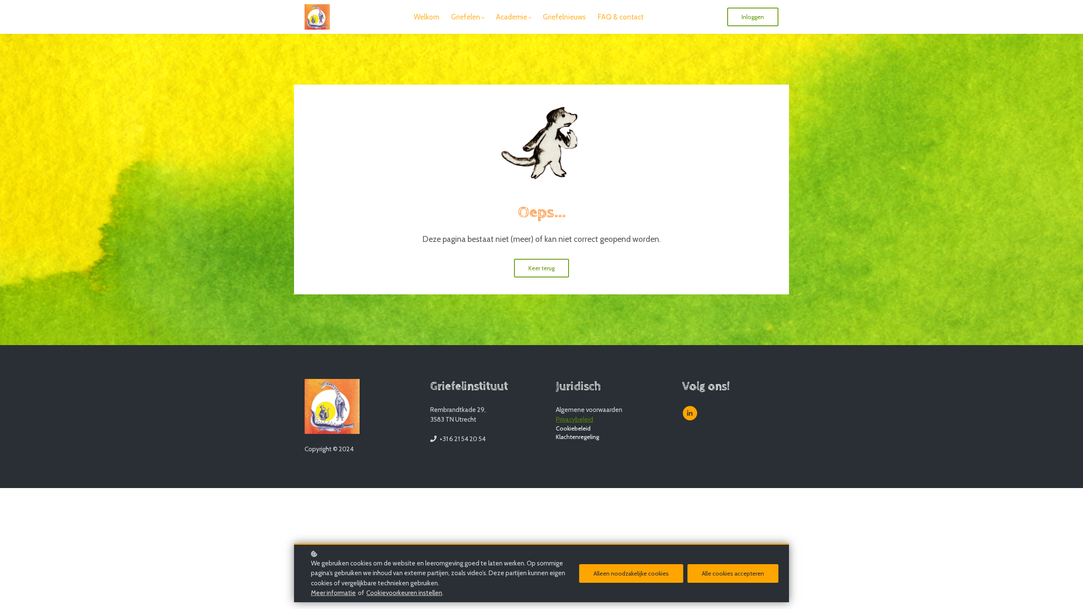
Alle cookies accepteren (733, 573)
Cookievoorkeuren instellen (404, 593)
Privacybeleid (574, 419)
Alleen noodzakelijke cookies (631, 573)
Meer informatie (333, 593)
